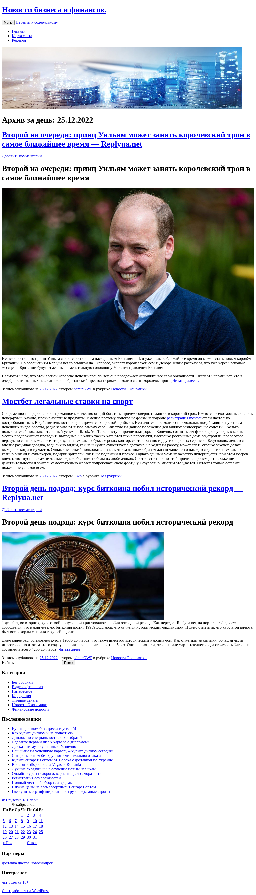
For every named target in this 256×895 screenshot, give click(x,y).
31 (35, 837)
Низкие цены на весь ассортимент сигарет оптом (54, 787)
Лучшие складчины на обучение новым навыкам (54, 769)
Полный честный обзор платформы (42, 782)
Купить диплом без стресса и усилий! (44, 728)
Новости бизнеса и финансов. (54, 9)
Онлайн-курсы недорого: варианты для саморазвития (58, 773)
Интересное (22, 691)
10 (35, 821)
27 (11, 837)
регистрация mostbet (184, 418)
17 (35, 826)
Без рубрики (111, 476)
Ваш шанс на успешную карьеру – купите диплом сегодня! (62, 751)
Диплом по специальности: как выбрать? (47, 737)
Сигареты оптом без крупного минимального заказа (56, 755)
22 (23, 832)
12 (5, 826)
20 (11, 832)
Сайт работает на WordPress (25, 891)
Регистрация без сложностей (36, 778)
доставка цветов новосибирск (27, 863)
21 (17, 832)
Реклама (19, 40)
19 (5, 832)
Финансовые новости (30, 709)
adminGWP (83, 389)
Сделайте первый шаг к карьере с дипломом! (50, 742)
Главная (19, 31)
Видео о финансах (27, 687)
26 (5, 837)
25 (41, 832)
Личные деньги (25, 700)
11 (41, 821)
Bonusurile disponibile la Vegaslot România (46, 764)
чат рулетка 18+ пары (20, 800)
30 (29, 837)
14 (17, 826)
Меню (8, 22)
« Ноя (7, 843)
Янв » (32, 843)
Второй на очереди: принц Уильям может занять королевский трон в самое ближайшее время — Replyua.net (126, 139)
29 (23, 837)
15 (23, 826)
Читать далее (186, 380)
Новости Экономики (129, 389)
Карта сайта (22, 36)
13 (11, 826)
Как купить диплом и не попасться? (43, 733)
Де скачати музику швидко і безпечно (44, 746)
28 (17, 837)
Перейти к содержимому (37, 22)
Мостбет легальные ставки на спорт (67, 401)
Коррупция (21, 696)
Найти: (8, 662)
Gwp (78, 476)
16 (29, 826)
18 (41, 826)
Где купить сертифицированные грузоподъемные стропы (61, 791)
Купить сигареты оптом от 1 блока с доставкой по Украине (62, 760)
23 (29, 832)
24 (35, 832)
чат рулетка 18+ (15, 882)
